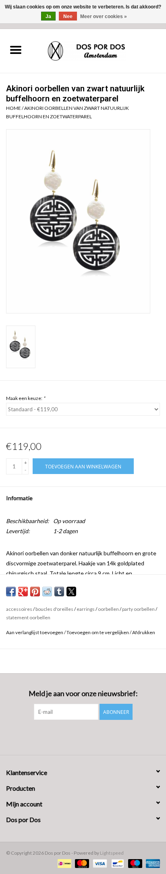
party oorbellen (138, 609)
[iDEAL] (63, 863)
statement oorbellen (28, 617)
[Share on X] (71, 591)
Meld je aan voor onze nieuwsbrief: (83, 693)
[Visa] (99, 863)
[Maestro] (134, 863)
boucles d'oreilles (54, 609)
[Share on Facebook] (11, 591)
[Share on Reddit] (47, 591)
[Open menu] (15, 49)
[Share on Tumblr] (59, 591)
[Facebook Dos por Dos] (76, 736)
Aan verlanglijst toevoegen (35, 632)
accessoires (19, 609)
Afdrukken (143, 632)
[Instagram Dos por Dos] (90, 736)
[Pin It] (35, 591)
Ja (48, 16)
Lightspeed (112, 853)
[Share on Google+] (23, 591)
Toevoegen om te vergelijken (98, 632)
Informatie (19, 498)
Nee (68, 16)
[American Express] (151, 863)
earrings (86, 609)
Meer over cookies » (103, 16)
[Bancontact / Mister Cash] (116, 863)
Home (13, 108)
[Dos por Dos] (98, 50)
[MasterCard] (81, 863)
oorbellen (108, 609)
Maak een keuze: (25, 398)
